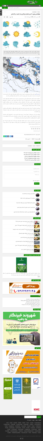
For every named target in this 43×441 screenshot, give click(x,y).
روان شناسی (39, 427)
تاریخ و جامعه (26, 424)
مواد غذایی (21, 430)
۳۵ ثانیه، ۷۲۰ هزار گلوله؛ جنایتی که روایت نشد (32, 303)
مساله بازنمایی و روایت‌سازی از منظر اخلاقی (32, 301)
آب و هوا (38, 145)
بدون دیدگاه (27, 139)
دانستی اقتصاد (18, 426)
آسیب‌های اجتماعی (38, 422)
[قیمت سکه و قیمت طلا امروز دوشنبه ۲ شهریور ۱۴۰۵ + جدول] (21, 227)
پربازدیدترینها (34, 432)
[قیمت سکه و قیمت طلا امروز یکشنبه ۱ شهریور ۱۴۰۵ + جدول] (21, 247)
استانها (24, 422)
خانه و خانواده (39, 426)
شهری (40, 429)
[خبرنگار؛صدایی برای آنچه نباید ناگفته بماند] (21, 195)
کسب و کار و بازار (24, 432)
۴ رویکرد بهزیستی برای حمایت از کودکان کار (32, 299)
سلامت (28, 427)
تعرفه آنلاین (13, 424)
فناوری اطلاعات (14, 429)
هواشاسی (29, 145)
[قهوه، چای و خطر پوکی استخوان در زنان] (21, 250)
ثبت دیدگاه (37, 183)
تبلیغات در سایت (38, 420)
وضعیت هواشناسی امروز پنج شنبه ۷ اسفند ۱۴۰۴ (31, 152)
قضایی (9, 429)
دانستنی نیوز (24, 426)
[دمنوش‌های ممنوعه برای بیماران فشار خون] (21, 239)
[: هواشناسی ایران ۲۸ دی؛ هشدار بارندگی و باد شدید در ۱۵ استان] (4, 17)
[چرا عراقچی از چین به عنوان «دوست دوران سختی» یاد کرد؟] (21, 223)
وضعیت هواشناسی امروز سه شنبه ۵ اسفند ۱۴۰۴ (31, 154)
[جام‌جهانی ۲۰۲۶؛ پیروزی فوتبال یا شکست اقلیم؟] (21, 199)
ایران (34, 145)
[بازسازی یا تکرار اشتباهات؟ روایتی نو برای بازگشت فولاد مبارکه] (21, 204)
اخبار (28, 422)
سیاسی (7, 427)
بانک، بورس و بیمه (38, 424)
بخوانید (38, 276)
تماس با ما (29, 420)
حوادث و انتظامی (7, 424)
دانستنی (29, 426)
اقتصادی (15, 422)
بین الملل (32, 424)
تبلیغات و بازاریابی (19, 424)
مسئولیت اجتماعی (35, 296)
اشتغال (20, 422)
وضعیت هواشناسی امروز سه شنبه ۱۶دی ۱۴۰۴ (32, 160)
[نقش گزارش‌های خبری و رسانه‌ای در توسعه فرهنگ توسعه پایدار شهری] (21, 213)
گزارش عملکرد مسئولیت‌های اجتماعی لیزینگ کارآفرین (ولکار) (30, 300)
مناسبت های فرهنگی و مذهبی (29, 430)
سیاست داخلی (12, 427)
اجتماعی (32, 422)
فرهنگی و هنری (21, 429)
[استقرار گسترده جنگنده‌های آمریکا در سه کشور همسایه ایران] (21, 243)
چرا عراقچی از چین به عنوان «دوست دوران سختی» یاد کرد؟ (22, 7)
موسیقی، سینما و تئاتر (14, 430)
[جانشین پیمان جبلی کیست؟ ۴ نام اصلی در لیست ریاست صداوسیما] (21, 231)
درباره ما (33, 420)
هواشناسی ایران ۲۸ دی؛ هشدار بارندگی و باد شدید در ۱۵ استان (25, 14)
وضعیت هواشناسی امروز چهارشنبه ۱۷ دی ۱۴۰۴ (31, 158)
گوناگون (9, 432)
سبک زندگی (33, 427)
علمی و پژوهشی (28, 429)
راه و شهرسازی (12, 426)
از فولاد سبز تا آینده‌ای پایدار (35, 306)
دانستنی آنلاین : (37, 94)
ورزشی (40, 432)
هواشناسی (34, 12)
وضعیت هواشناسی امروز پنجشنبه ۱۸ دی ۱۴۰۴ (32, 156)
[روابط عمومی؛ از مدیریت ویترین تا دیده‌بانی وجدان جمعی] (21, 209)
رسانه (6, 426)
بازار (7, 422)
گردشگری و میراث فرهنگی (16, 432)
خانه (38, 12)
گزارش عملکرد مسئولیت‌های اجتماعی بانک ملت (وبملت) (30, 304)
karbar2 (33, 139)
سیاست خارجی (19, 427)
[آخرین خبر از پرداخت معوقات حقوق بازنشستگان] (21, 235)
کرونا (30, 432)
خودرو (33, 426)
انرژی (11, 422)
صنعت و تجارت (34, 429)
